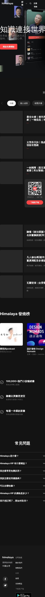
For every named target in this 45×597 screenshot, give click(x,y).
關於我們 (18, 563)
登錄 (35, 7)
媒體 (17, 578)
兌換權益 (18, 584)
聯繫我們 (18, 568)
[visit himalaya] (7, 3)
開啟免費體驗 (8, 46)
